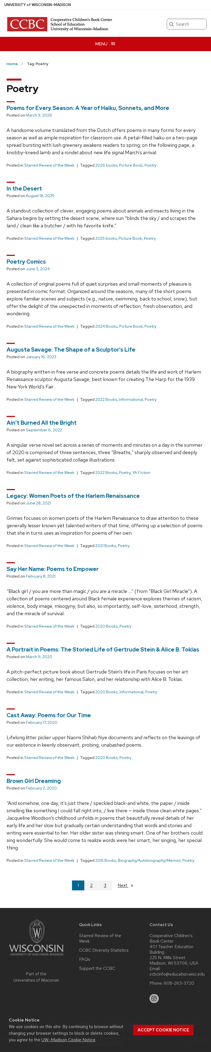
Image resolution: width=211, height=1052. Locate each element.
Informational (131, 399)
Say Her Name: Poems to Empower (53, 569)
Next (128, 885)
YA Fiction (141, 472)
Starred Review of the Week (49, 165)
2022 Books (106, 399)
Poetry (150, 165)
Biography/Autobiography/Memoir (149, 860)
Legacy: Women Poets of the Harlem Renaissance (73, 495)
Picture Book (131, 165)
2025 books (106, 238)
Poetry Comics (26, 261)
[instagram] (154, 998)
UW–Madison (37, 4)
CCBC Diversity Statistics (104, 950)
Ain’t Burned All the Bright (42, 422)
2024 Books (106, 326)
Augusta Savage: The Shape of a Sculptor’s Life (71, 349)
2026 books (106, 165)
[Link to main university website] (36, 956)
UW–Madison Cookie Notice (68, 1040)
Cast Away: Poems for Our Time (49, 715)
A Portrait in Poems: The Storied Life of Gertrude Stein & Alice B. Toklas (103, 649)
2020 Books (106, 626)
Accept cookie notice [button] (163, 1030)
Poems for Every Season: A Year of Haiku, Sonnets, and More (88, 108)
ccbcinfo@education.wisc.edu (177, 974)
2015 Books (105, 860)
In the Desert (24, 188)
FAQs (84, 959)
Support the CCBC (97, 968)
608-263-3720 (179, 983)
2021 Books (105, 545)
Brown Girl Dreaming (34, 781)
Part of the (36, 977)
